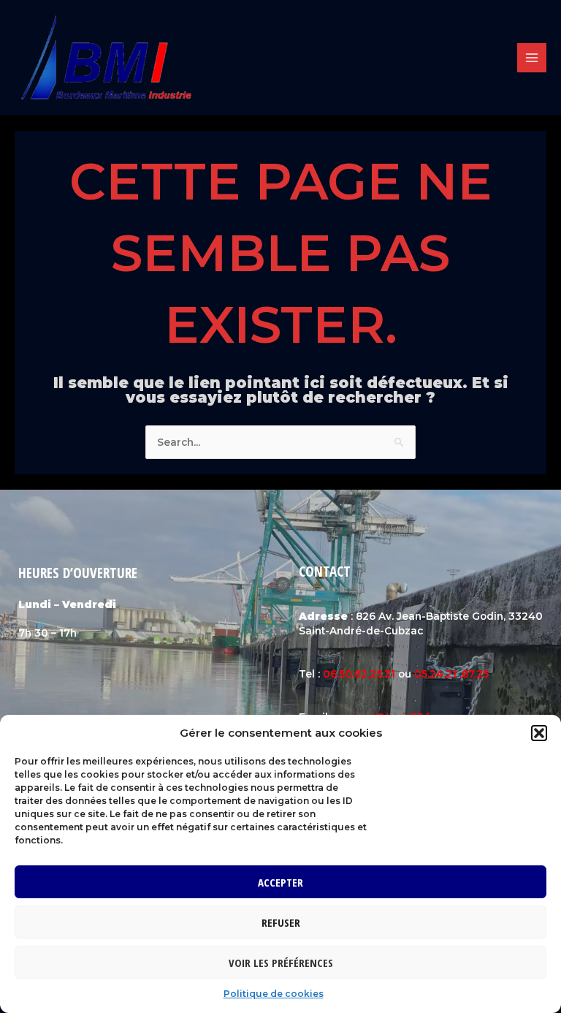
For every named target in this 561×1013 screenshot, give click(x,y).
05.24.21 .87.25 (451, 674)
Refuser (281, 922)
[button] (539, 733)
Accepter (280, 882)
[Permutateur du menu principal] (532, 58)
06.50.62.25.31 (359, 674)
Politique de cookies (274, 993)
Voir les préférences (281, 962)
